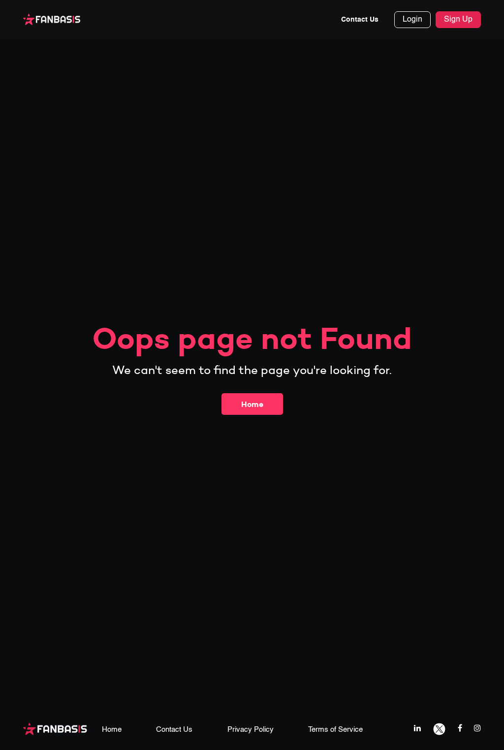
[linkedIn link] (417, 728)
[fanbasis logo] (55, 728)
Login (412, 20)
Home (252, 404)
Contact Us (359, 19)
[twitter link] (439, 728)
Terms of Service (335, 729)
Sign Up (458, 20)
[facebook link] (460, 728)
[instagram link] (477, 728)
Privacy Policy (250, 729)
